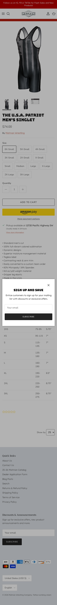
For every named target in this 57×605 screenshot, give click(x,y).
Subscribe (28, 316)
